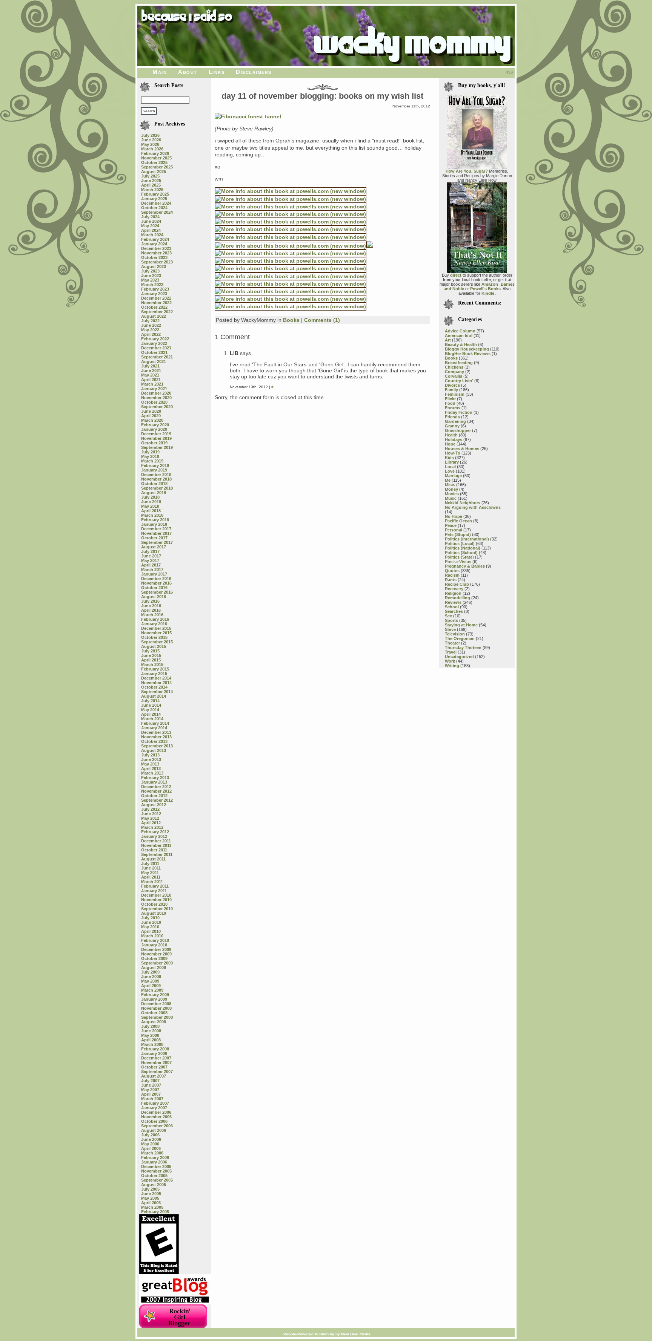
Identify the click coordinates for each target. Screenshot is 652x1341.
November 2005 (156, 1171)
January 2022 (154, 343)
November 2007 (156, 1062)
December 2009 (156, 949)
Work (450, 661)
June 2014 (151, 705)
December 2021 (156, 348)
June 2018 (151, 501)
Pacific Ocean (458, 521)
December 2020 (156, 393)
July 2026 (150, 135)
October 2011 (154, 850)
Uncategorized (459, 656)
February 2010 (155, 940)
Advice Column (460, 331)
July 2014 (150, 700)
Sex (448, 616)
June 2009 (151, 976)
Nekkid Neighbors (462, 503)
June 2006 (151, 1139)
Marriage (453, 475)
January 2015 (154, 673)
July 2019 (150, 452)
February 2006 (155, 1157)
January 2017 (154, 574)
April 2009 (151, 985)
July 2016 (150, 601)
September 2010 (157, 908)
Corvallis (453, 376)
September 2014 (157, 691)
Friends (452, 417)
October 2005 (154, 1175)
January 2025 (154, 198)
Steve (450, 629)
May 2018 (150, 506)
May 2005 (150, 1198)
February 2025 (155, 194)
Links (217, 72)
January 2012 (154, 836)
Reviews (453, 602)
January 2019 (154, 470)
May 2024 (150, 226)
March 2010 (152, 936)
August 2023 (153, 266)
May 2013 (150, 764)
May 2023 (150, 280)
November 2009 (156, 954)
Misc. (450, 484)
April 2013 (151, 768)
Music (451, 498)
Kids (449, 457)
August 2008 (153, 1022)
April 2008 (151, 1040)
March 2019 (152, 461)
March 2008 (152, 1044)
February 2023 (155, 289)
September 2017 (157, 542)
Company (454, 371)
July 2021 (150, 366)
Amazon (489, 284)
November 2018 (156, 479)
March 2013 (152, 773)
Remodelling (457, 597)
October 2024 (154, 207)
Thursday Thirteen (463, 647)
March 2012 (152, 827)
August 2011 (153, 859)
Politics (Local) (460, 543)
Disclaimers (254, 72)
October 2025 (154, 162)
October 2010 (154, 904)
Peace (451, 525)
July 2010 (150, 917)
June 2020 (151, 411)
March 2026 (152, 149)
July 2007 (150, 1080)
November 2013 (156, 737)
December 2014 (156, 678)
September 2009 (157, 963)
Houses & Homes (462, 448)
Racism (452, 575)
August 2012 (153, 804)
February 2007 (155, 1103)
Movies (452, 493)
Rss (509, 72)
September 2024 (157, 212)
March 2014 (152, 718)
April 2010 (151, 931)
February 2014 (155, 723)
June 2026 (151, 140)
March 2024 (152, 235)
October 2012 (154, 795)
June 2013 (151, 759)
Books (291, 320)
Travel (451, 652)
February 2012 (155, 832)
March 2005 (152, 1207)
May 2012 (150, 818)
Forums (452, 408)
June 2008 (151, 1031)
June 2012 (151, 813)
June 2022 (151, 325)
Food (450, 403)
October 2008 (154, 1012)
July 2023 (150, 271)
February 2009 (155, 994)
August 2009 (153, 967)
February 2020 (155, 425)
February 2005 (155, 1211)
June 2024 (151, 221)
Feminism (454, 394)
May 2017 (150, 560)
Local (450, 466)
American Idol (458, 335)
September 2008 (157, 1017)
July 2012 (150, 809)
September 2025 (157, 167)
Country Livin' (459, 380)
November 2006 (156, 1116)
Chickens (454, 367)
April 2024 (151, 230)
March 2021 (152, 384)
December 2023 (156, 248)
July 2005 (150, 1189)
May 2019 (150, 456)
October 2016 (154, 587)
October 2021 (154, 352)
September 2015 (157, 642)
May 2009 (150, 981)
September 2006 (157, 1126)
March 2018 (152, 515)
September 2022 (157, 311)
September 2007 (157, 1071)
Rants (451, 579)
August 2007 (153, 1076)
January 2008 (154, 1053)
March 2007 (152, 1098)
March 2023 (152, 284)
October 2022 (154, 307)
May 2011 (150, 872)
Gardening (455, 421)
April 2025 (151, 185)
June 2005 (151, 1193)
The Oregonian (460, 638)
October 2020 (154, 402)
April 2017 (151, 565)
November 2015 (156, 633)
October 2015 (154, 637)
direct (455, 275)
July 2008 (150, 1026)
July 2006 (150, 1135)
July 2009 (150, 972)
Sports (451, 620)
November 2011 (156, 845)
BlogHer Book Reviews (468, 353)
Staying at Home (461, 625)
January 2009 (154, 999)
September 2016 (157, 592)
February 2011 (155, 886)
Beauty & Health (461, 344)
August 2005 (153, 1184)
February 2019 (155, 465)
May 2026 (150, 144)
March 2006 (152, 1153)
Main (159, 72)
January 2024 (154, 244)
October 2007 (154, 1067)
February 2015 (155, 669)
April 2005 (151, 1202)
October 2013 (154, 741)
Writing (452, 665)
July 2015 (150, 651)
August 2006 (153, 1130)
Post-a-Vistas (458, 561)
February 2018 (155, 519)
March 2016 (152, 614)
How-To (452, 453)
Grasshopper (458, 430)
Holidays (453, 439)
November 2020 (156, 397)
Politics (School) (461, 552)
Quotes (452, 570)
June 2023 (151, 275)
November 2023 (156, 253)
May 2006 (150, 1144)
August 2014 (153, 696)
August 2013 (153, 750)
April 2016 (151, 610)
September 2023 (157, 262)
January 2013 (154, 782)
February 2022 (155, 339)
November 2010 (156, 899)
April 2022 (151, 334)
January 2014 (154, 728)
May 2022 (150, 330)
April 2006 (151, 1148)
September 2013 (157, 746)
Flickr (450, 398)
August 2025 (153, 171)
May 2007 (150, 1089)
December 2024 (156, 203)
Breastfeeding (459, 362)
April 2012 (151, 823)
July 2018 (150, 497)
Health (451, 435)
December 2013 (156, 732)
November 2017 (156, 533)
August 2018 (153, 492)
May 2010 (150, 927)
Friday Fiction (458, 412)
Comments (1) (322, 320)
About (187, 72)
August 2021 (153, 361)
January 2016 (154, 624)
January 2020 (154, 429)
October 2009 (154, 958)
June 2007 (151, 1085)
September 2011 (156, 854)
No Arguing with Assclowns (473, 507)
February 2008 (155, 1049)
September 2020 (157, 406)
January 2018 (154, 524)
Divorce (452, 385)
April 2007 (151, 1094)
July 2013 (150, 755)
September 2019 (157, 447)
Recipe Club (457, 584)
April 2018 (151, 510)
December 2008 (156, 1003)
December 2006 (156, 1112)
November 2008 (156, 1008)
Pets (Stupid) (458, 534)
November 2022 (156, 302)
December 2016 (156, 578)
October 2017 (154, 538)
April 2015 (151, 660)
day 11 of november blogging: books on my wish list (322, 96)
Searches (454, 611)
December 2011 (156, 841)
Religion (453, 593)
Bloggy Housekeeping (467, 349)
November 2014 (156, 682)
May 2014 (150, 709)
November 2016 (156, 583)
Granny (452, 426)
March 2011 (152, 881)
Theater (452, 643)
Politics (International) (467, 539)
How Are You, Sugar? (467, 171)
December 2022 (156, 298)
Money (451, 489)
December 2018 (156, 474)
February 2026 (155, 153)
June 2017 (151, 556)
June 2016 (151, 605)
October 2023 (154, 257)
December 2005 (156, 1166)
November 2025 (156, 158)
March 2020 (152, 420)
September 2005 (157, 1180)
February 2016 (155, 619)
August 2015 (153, 646)
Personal (453, 530)
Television (455, 634)
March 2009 (152, 990)
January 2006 (154, 1162)
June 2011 (151, 868)
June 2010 (151, 922)
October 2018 (154, 483)
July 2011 (150, 863)
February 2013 (155, 777)
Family (451, 389)
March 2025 (152, 189)
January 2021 (154, 388)
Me (448, 480)
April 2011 (150, 877)
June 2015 (151, 655)
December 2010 (156, 895)
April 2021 (151, 379)
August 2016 (153, 596)
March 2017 (152, 569)
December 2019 (156, 434)
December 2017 (156, 529)
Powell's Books (485, 288)
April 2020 (151, 415)
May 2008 (150, 1035)
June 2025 (151, 180)
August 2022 (153, 316)
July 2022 (150, 320)
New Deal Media (356, 1334)
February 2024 (155, 239)
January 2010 (154, 945)
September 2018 (157, 488)
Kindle (487, 293)
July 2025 (150, 176)
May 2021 (150, 375)
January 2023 (154, 293)
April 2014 (151, 714)
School (452, 607)
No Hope (453, 516)
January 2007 (154, 1107)
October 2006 (154, 1121)
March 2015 (152, 664)
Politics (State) (459, 557)
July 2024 (150, 216)
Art (448, 340)
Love (450, 471)
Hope (450, 444)
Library (452, 462)
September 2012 (157, 800)
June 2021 (151, 370)
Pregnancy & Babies (465, 566)
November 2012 (156, 791)
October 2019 (154, 443)
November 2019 (156, 438)
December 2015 (156, 628)
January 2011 (154, 890)
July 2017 (150, 551)
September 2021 (157, 357)
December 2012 (156, 786)
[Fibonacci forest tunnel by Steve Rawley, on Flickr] (248, 116)
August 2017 (153, 547)
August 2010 (153, 913)
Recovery (454, 588)
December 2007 (156, 1058)
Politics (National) (462, 548)
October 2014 (154, 687)
